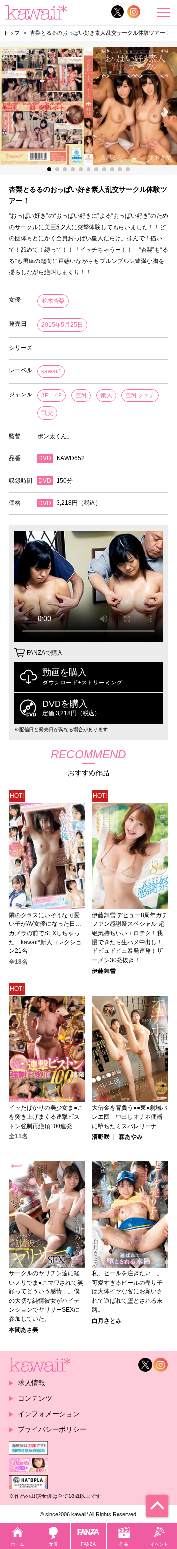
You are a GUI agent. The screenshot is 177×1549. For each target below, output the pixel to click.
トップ (11, 33)
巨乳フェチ (140, 395)
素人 (106, 395)
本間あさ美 (23, 1330)
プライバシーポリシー (52, 1429)
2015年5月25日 (62, 325)
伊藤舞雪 (104, 971)
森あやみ (131, 1137)
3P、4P (51, 395)
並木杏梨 (53, 301)
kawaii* (51, 371)
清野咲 (101, 1137)
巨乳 (81, 395)
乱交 (47, 413)
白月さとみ (106, 1321)
